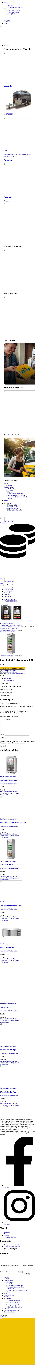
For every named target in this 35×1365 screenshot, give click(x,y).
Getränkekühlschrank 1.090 (8, 630)
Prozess (9, 498)
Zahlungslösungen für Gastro (16, 495)
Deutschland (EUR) (13, 12)
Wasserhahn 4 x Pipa (8, 1092)
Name (2, 734)
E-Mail (2, 738)
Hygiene (10, 492)
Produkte (8, 197)
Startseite (3, 625)
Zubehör (8, 625)
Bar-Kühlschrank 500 (8, 780)
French (9, 5)
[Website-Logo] (9, 42)
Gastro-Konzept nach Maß (15, 493)
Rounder (8, 160)
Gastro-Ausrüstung (16, 625)
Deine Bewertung (6, 716)
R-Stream (8, 114)
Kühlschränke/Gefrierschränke (9, 627)
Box (5, 151)
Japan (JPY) (11, 14)
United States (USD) (13, 10)
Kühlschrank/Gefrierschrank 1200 (13, 822)
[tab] (19, 678)
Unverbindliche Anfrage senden (12, 668)
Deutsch (9, 4)
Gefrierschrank (6, 1007)
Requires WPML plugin (14, 7)
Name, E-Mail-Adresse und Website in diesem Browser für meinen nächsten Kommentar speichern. (17, 742)
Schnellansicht (4, 795)
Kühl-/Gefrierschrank (8, 947)
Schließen (3, 1317)
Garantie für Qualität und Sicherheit (17, 497)
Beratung (10, 490)
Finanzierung (11, 488)
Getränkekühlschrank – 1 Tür (11, 865)
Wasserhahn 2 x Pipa (8, 1050)
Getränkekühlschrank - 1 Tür (8, 656)
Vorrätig (8, 86)
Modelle (9, 485)
